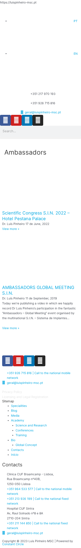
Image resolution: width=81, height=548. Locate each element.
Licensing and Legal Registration (25, 397)
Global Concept (26, 445)
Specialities (19, 406)
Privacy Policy (12, 392)
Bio (13, 440)
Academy (17, 420)
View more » (10, 229)
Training (21, 435)
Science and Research (31, 425)
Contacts (17, 450)
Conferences (24, 430)
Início (14, 454)
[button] (40, 138)
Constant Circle (13, 544)
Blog (14, 410)
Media (15, 415)
